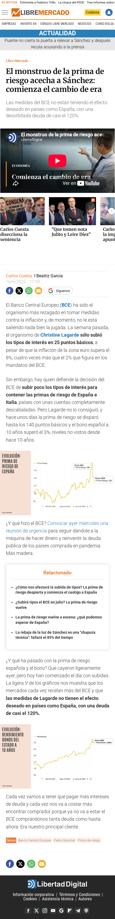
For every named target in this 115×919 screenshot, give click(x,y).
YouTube (53, 911)
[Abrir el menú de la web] (6, 12)
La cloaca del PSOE (71, 2)
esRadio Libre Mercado (57, 24)
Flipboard (69, 911)
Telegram (78, 911)
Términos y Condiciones (79, 894)
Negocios (84, 24)
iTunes (86, 911)
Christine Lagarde (59, 335)
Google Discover (61, 911)
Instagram (44, 911)
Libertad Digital (57, 884)
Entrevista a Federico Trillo (37, 2)
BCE (66, 305)
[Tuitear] (19, 290)
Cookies (30, 898)
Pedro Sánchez (64, 840)
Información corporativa (33, 894)
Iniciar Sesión (109, 12)
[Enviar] (29, 290)
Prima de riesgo (89, 840)
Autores (85, 898)
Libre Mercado (17, 61)
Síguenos (63, 291)
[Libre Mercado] (40, 12)
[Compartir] (9, 290)
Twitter (36, 911)
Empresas (9, 24)
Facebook (28, 911)
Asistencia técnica (58, 898)
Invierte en (28, 24)
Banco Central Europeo (34, 840)
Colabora (92, 12)
